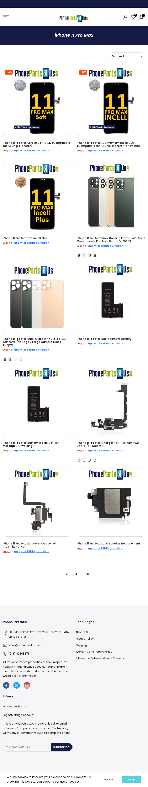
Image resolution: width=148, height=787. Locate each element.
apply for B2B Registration (31, 150)
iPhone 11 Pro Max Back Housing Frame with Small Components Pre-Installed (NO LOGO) (111, 239)
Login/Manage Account (18, 715)
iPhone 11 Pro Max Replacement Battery (104, 339)
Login (6, 150)
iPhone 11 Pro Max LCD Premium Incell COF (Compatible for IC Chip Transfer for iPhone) (108, 144)
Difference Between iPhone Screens (100, 658)
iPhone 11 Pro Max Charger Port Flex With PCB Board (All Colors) (108, 444)
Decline (108, 779)
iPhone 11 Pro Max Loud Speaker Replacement (108, 543)
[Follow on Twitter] (16, 685)
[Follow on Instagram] (27, 685)
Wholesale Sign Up (15, 706)
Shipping (81, 645)
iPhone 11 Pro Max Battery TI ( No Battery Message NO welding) (31, 444)
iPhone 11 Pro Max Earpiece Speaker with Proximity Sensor (30, 545)
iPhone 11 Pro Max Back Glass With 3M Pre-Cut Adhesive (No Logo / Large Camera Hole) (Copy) (35, 342)
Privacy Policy (85, 639)
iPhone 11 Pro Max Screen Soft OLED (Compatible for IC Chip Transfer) (36, 144)
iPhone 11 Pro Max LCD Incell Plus (25, 238)
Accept (131, 779)
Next (88, 574)
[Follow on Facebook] (6, 685)
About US (82, 632)
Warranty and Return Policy (94, 652)
